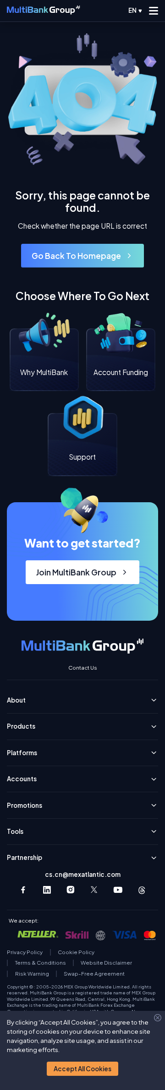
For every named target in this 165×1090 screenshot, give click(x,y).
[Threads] (142, 890)
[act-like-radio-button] (135, 10)
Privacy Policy (25, 952)
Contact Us (82, 668)
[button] (83, 1069)
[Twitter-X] (95, 890)
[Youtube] (118, 890)
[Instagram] (71, 890)
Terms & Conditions (40, 963)
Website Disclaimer (106, 963)
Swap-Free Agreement (94, 974)
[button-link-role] (82, 255)
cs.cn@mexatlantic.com (83, 874)
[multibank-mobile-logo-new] (43, 10)
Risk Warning (32, 974)
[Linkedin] (47, 890)
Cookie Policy (76, 952)
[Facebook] (23, 890)
